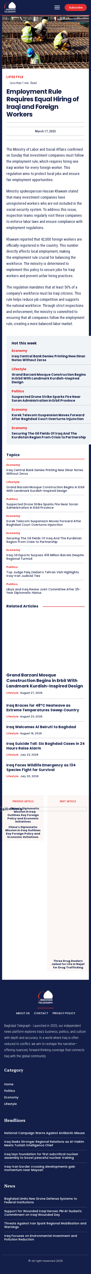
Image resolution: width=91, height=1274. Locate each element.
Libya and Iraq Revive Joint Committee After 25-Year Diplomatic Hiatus (43, 591)
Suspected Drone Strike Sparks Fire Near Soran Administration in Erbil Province (46, 398)
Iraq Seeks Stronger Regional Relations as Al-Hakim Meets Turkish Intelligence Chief (44, 1143)
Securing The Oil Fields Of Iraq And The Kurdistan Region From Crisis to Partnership (49, 435)
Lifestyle (14, 77)
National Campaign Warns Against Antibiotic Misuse (44, 1133)
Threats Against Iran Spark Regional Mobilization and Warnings (45, 1225)
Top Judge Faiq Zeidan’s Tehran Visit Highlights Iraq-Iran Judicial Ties (42, 574)
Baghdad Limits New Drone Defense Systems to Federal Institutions (40, 1200)
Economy (19, 350)
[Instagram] (45, 1268)
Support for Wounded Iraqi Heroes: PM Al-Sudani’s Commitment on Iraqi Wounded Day (43, 1213)
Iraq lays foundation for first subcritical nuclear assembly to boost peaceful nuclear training (41, 1156)
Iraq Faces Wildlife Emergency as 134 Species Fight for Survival (41, 767)
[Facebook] (36, 1268)
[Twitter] (56, 1268)
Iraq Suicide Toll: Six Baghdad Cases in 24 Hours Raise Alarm (45, 746)
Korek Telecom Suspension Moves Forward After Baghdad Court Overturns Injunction (48, 417)
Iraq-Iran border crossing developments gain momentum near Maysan (39, 1168)
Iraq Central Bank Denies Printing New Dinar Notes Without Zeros (48, 358)
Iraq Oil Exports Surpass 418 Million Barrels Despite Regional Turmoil (45, 557)
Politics (18, 391)
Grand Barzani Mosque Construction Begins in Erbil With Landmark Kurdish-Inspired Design (49, 378)
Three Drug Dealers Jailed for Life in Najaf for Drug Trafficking (68, 964)
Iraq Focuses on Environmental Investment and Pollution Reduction (40, 1237)
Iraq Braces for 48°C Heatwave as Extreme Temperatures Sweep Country (42, 708)
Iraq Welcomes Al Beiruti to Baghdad (41, 726)
